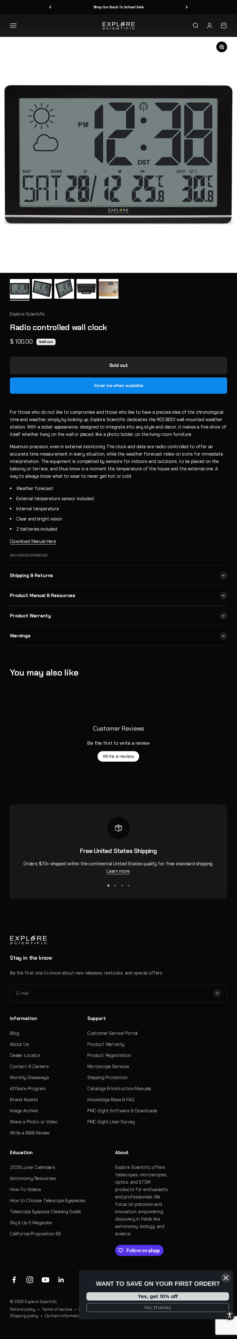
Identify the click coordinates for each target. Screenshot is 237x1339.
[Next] (187, 7)
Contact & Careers (29, 1066)
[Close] (225, 1277)
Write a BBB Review (30, 1133)
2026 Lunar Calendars (32, 1167)
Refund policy (22, 1309)
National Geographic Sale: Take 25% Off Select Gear (118, 7)
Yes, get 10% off (158, 1296)
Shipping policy (24, 1315)
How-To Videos (25, 1189)
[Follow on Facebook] (14, 1280)
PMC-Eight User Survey (111, 1122)
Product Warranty (106, 1044)
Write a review (118, 756)
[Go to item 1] (20, 290)
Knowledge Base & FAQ (110, 1100)
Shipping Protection (107, 1077)
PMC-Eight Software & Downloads (122, 1111)
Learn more (118, 871)
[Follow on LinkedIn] (61, 1280)
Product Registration (109, 1055)
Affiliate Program (27, 1089)
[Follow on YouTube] (45, 1280)
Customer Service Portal (112, 1033)
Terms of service (57, 1309)
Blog (14, 1033)
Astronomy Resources (33, 1178)
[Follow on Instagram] (30, 1280)
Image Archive (24, 1111)
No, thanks (157, 1307)
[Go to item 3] (64, 290)
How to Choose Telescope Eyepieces (47, 1201)
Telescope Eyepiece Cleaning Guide (45, 1212)
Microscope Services (108, 1066)
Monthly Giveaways (29, 1077)
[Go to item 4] (86, 290)
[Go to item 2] (42, 290)
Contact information (64, 1315)
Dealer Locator (25, 1055)
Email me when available (118, 385)
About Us (19, 1044)
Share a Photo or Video (34, 1122)
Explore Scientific (27, 314)
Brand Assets (24, 1100)
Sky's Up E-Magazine (31, 1223)
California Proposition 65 (35, 1234)
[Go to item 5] (108, 290)
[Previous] (50, 7)
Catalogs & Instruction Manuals (119, 1089)
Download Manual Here (33, 541)
